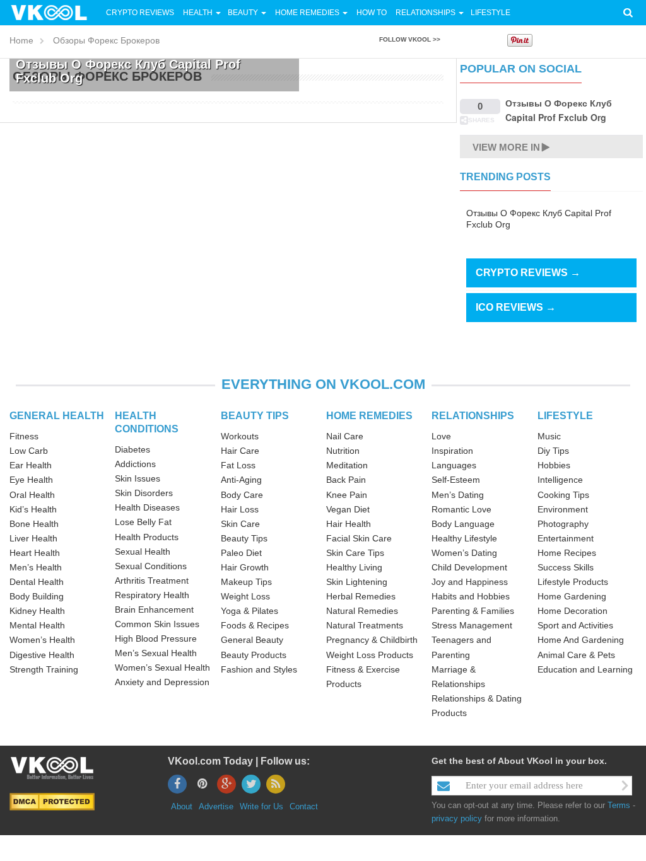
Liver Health (33, 538)
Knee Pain (346, 495)
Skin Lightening (356, 582)
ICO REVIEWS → (516, 307)
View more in (506, 147)
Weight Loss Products (369, 655)
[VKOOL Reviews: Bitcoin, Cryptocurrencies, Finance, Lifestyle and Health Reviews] (54, 12)
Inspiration (452, 451)
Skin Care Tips (355, 553)
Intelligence (560, 480)
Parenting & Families (473, 611)
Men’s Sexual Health (156, 653)
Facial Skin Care (359, 538)
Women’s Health (42, 640)
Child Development (469, 567)
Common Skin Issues (157, 624)
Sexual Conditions (151, 566)
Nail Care (344, 436)
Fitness (23, 436)
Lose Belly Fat (143, 522)
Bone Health (34, 524)
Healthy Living (354, 567)
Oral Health (32, 495)
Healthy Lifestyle (464, 538)
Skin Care (240, 524)
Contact (304, 806)
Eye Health (31, 480)
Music (549, 436)
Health (197, 12)
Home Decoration (572, 611)
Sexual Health (142, 551)
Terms (619, 805)
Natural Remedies (362, 611)
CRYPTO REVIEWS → (528, 272)
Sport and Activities (575, 625)
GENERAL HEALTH (56, 415)
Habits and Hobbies (471, 596)
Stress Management (472, 625)
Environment (562, 509)
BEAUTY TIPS (255, 415)
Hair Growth (245, 567)
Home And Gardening (580, 640)
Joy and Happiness (470, 582)
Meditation (347, 465)
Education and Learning (585, 669)
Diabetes (132, 449)
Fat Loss (238, 465)
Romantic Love (461, 509)
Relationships (425, 12)
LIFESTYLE (565, 415)
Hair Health (348, 524)
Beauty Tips (244, 538)
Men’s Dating (458, 495)
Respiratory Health (152, 595)
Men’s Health (35, 567)
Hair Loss (240, 509)
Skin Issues (137, 478)
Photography (563, 524)
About (181, 806)
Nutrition (343, 451)
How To (371, 12)
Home (21, 40)
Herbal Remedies (361, 596)
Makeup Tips (246, 582)
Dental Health (36, 582)
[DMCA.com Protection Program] (52, 801)
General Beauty (252, 640)
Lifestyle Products (572, 582)
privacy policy (457, 818)
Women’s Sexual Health (162, 667)
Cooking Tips (563, 495)
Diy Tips (553, 451)
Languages (454, 465)
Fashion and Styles (259, 669)
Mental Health (37, 625)
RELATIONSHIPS (473, 415)
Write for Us (261, 806)
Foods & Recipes (255, 625)
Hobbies (553, 465)
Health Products (147, 537)
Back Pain (346, 480)
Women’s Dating (464, 553)
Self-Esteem (456, 480)
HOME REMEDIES (369, 415)
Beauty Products (253, 655)
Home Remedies (307, 12)
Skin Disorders (144, 493)
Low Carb (28, 451)
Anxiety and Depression (162, 682)
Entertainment (565, 538)
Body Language (463, 524)
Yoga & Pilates (249, 611)
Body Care (242, 495)
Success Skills (565, 567)
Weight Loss (245, 596)
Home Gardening (571, 596)
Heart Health (34, 553)
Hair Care (240, 451)
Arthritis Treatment (152, 580)
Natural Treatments (364, 625)
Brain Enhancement (154, 609)
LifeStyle (490, 12)
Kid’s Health (33, 509)
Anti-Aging (241, 480)
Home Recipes (566, 553)
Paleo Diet (241, 553)
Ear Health (30, 465)
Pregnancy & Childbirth (372, 640)
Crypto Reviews (140, 12)
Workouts (240, 436)
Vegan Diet (348, 509)
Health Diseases (147, 507)
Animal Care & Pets (576, 655)
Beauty (244, 12)
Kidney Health (37, 611)
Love (441, 436)
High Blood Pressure (156, 638)
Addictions (135, 464)
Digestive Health (41, 655)
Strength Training (43, 669)
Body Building (36, 596)
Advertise (216, 806)
